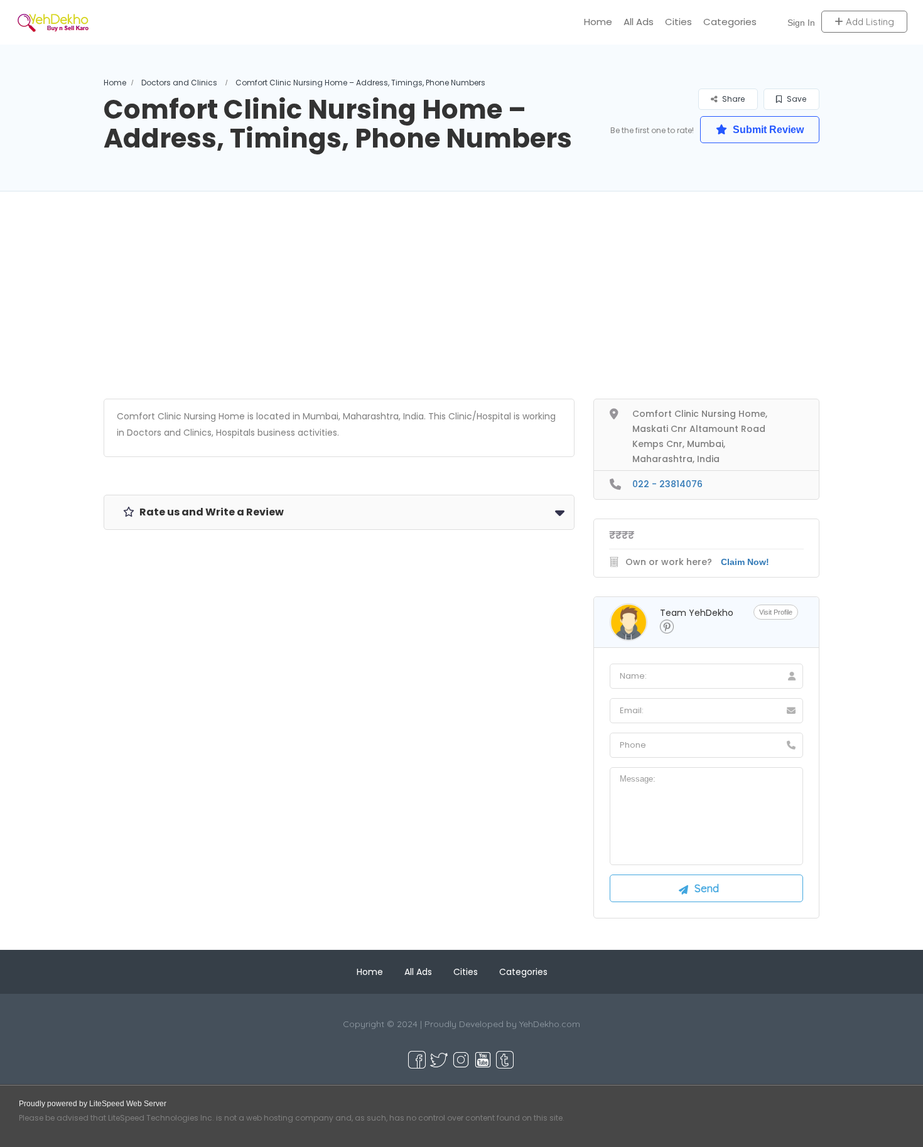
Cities (678, 21)
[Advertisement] (461, 311)
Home (598, 21)
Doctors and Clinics (179, 82)
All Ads (638, 21)
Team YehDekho (696, 612)
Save (795, 99)
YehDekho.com (549, 1024)
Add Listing (868, 22)
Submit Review (767, 129)
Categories (730, 21)
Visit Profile (775, 612)
